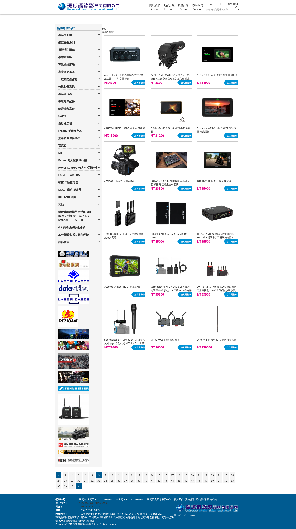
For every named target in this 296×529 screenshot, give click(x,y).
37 (125, 480)
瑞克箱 (62, 145)
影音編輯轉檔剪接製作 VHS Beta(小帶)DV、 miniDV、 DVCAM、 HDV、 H (75, 216)
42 (159, 480)
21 (199, 475)
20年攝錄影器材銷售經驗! (74, 235)
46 (185, 480)
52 (225, 480)
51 (219, 480)
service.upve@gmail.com (93, 503)
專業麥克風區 (66, 72)
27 (58, 480)
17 (172, 475)
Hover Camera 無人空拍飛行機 (77, 167)
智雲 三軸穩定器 (68, 182)
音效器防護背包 (67, 79)
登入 (209, 3)
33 (98, 480)
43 (165, 480)
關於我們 (178, 499)
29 (72, 480)
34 (105, 480)
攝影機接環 (65, 123)
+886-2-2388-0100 (89, 506)
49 (205, 480)
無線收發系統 (66, 86)
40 (145, 480)
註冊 (220, 3)
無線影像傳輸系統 (69, 138)
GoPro (62, 116)
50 (212, 480)
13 (145, 475)
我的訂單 (190, 499)
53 (232, 480)
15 (159, 475)
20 (192, 475)
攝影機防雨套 (66, 50)
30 (78, 480)
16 (165, 475)
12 (139, 475)
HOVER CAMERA (69, 175)
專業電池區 (65, 57)
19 (185, 475)
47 (192, 480)
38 (132, 480)
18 (179, 475)
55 (65, 486)
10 (125, 475)
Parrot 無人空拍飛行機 (72, 160)
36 (119, 480)
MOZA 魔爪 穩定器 (70, 190)
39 (139, 480)
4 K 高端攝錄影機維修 (71, 227)
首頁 (104, 29)
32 (92, 480)
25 (225, 475)
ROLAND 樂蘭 (67, 197)
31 (85, 480)
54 (58, 486)
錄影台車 (63, 242)
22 (205, 475)
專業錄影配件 (66, 101)
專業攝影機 (65, 35)
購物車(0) (233, 3)
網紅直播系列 (66, 42)
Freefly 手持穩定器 (70, 131)
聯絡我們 (201, 499)
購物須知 (212, 499)
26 (232, 475)
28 (65, 480)
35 (112, 480)
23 (212, 475)
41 (152, 480)
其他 (61, 204)
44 (172, 480)
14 (152, 475)
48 (199, 480)
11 (132, 475)
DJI (60, 153)
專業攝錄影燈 (66, 64)
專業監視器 (65, 94)
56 (72, 486)
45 (179, 480)
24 (219, 475)
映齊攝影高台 (66, 108)
